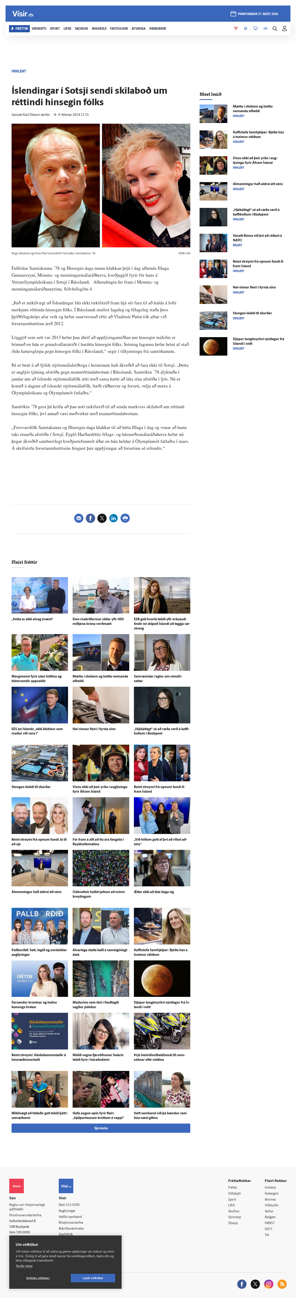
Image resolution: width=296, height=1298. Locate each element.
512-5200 (73, 1205)
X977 (268, 1229)
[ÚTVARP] (265, 29)
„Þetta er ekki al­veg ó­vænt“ (32, 619)
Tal (267, 1235)
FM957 (270, 1223)
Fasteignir (272, 1194)
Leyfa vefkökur (93, 1278)
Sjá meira (101, 1128)
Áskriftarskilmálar (71, 1229)
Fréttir (232, 1188)
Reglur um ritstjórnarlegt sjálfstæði (27, 1207)
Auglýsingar (67, 1211)
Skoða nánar (24, 1266)
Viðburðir (272, 1205)
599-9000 (23, 1232)
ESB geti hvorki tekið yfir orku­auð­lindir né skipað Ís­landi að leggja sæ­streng (162, 624)
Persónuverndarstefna (25, 1215)
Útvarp (233, 1223)
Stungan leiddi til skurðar (31, 787)
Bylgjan (270, 1217)
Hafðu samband (70, 1217)
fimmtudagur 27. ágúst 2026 (258, 14)
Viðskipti (234, 1194)
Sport (232, 1200)
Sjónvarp (234, 1217)
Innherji (270, 1188)
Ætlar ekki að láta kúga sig (154, 892)
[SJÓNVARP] (255, 29)
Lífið (231, 1205)
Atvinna (270, 1200)
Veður (269, 1211)
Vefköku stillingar (38, 1278)
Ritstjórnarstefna (71, 1223)
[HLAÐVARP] (245, 29)
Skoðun (233, 1211)
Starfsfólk (66, 1234)
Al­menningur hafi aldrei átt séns (37, 892)
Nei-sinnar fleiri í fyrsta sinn (94, 729)
